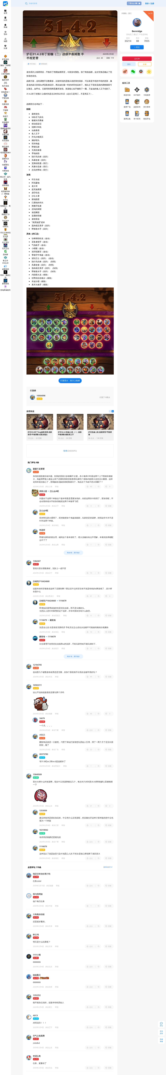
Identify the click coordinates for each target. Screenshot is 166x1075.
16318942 (43, 830)
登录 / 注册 (149, 3)
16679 (42, 718)
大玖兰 (42, 734)
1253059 (43, 810)
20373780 (43, 754)
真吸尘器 (43, 491)
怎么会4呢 (54, 491)
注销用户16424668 (47, 600)
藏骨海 (52, 620)
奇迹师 (42, 530)
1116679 (62, 600)
